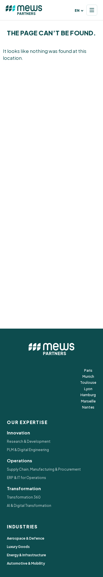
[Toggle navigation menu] (91, 10)
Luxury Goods (18, 547)
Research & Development (28, 441)
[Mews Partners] (24, 10)
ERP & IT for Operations (26, 478)
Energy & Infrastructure (26, 555)
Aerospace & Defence (25, 538)
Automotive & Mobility (26, 563)
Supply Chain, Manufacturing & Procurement (44, 469)
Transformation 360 (24, 497)
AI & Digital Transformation (29, 505)
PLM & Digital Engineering (28, 450)
